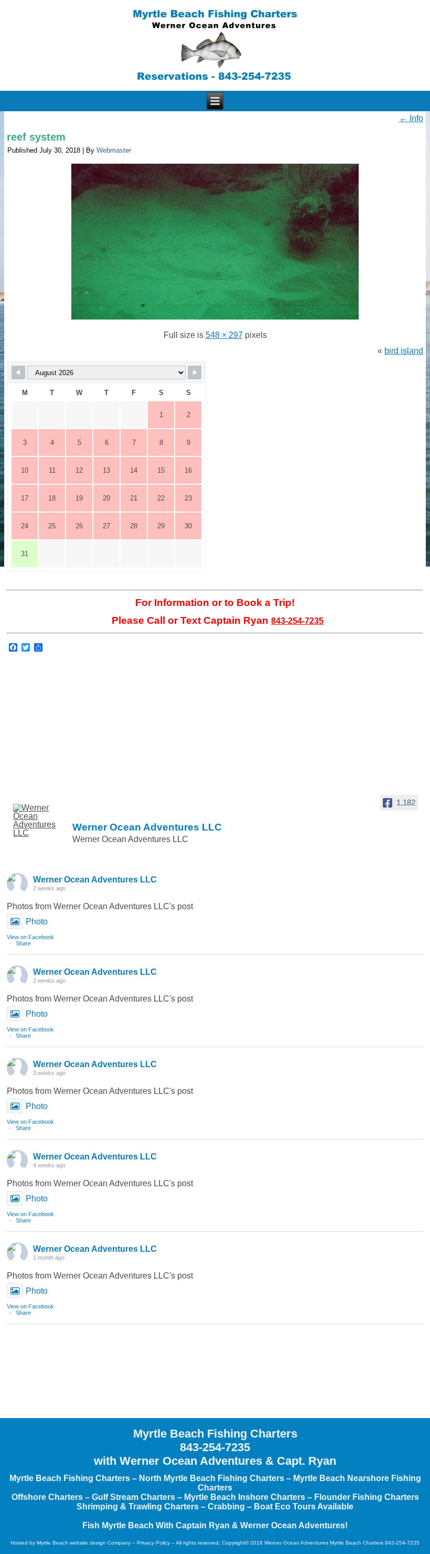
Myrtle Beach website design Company (84, 1543)
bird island (403, 350)
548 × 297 (224, 335)
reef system (36, 137)
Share (23, 943)
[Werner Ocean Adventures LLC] (38, 820)
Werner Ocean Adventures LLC (95, 879)
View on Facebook (30, 937)
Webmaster (113, 150)
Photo (37, 921)
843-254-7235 (297, 620)
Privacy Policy (153, 1543)
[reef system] (215, 319)
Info (411, 118)
